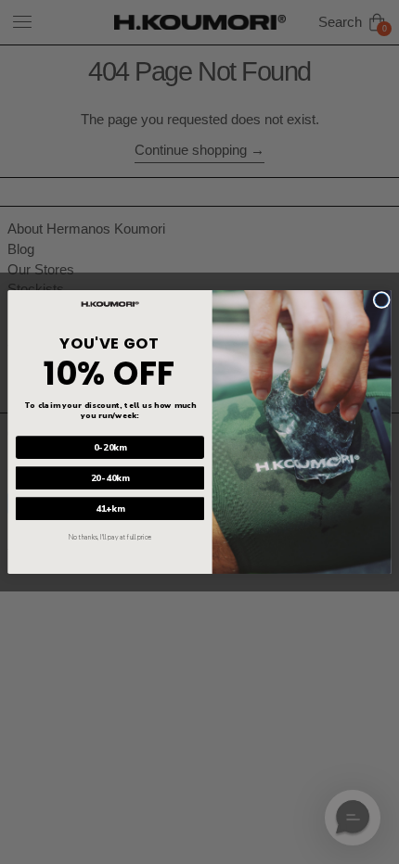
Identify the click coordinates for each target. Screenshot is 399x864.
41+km (110, 508)
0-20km (110, 447)
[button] (352, 817)
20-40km (110, 478)
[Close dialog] (381, 299)
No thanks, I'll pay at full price (109, 537)
